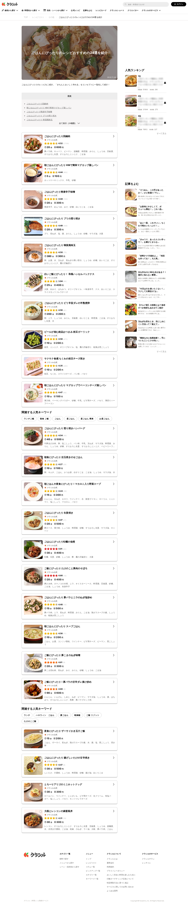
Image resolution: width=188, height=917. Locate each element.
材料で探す (64, 859)
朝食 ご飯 (44, 418)
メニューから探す (67, 863)
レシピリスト (91, 863)
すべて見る (161, 133)
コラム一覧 (90, 867)
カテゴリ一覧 (91, 875)
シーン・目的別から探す (69, 867)
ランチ (27, 715)
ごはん (58, 418)
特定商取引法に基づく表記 (117, 883)
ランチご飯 (29, 418)
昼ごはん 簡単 (87, 418)
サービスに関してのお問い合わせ (120, 887)
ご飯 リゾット (92, 715)
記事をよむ (87, 10)
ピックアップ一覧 (93, 871)
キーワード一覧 (92, 879)
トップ (88, 859)
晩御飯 (77, 715)
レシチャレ (146, 863)
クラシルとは (112, 859)
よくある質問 (112, 891)
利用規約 (110, 867)
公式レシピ (75, 10)
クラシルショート (117, 10)
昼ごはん (71, 418)
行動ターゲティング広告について (120, 879)
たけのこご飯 (30, 721)
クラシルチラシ (148, 859)
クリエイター (133, 10)
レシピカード (101, 10)
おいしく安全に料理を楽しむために (121, 875)
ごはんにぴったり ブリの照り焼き (42, 115)
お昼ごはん (104, 418)
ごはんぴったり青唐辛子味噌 (39, 111)
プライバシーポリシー (116, 871)
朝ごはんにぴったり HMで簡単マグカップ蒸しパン (49, 107)
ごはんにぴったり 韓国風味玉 (40, 119)
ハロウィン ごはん (45, 715)
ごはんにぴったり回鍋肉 (37, 104)
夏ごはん (64, 715)
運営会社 (110, 863)
